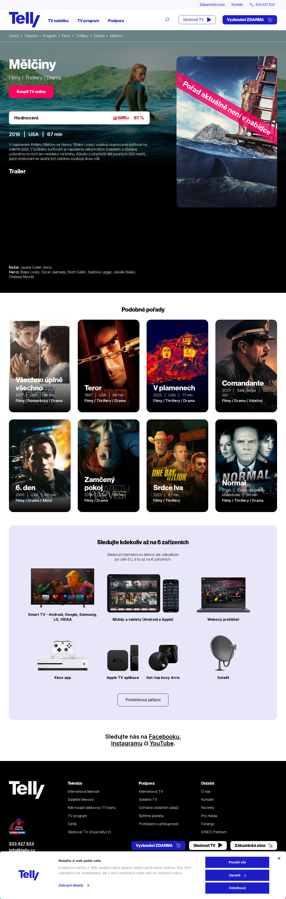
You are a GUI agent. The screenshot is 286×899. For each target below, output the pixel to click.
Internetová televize (83, 791)
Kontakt (237, 4)
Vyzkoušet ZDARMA (246, 19)
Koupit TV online (31, 91)
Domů (14, 36)
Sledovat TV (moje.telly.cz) (89, 832)
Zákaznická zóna (212, 4)
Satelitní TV (148, 799)
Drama (99, 36)
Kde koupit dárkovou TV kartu (92, 807)
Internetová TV (151, 791)
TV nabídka (58, 20)
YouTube (162, 743)
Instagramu (127, 743)
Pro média (209, 816)
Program (50, 36)
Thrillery (82, 36)
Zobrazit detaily (71, 885)
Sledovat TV (193, 19)
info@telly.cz (22, 850)
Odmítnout (237, 888)
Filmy (66, 36)
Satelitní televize (81, 799)
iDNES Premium (214, 832)
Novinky (207, 807)
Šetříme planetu (151, 816)
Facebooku (164, 736)
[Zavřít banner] (279, 858)
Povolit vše (237, 862)
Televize (31, 36)
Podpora (116, 20)
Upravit (234, 875)
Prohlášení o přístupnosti (158, 824)
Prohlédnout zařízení (143, 699)
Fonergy (207, 824)
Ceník (72, 824)
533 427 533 (21, 843)
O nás (205, 791)
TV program (88, 20)
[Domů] (24, 20)
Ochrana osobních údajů (158, 807)
